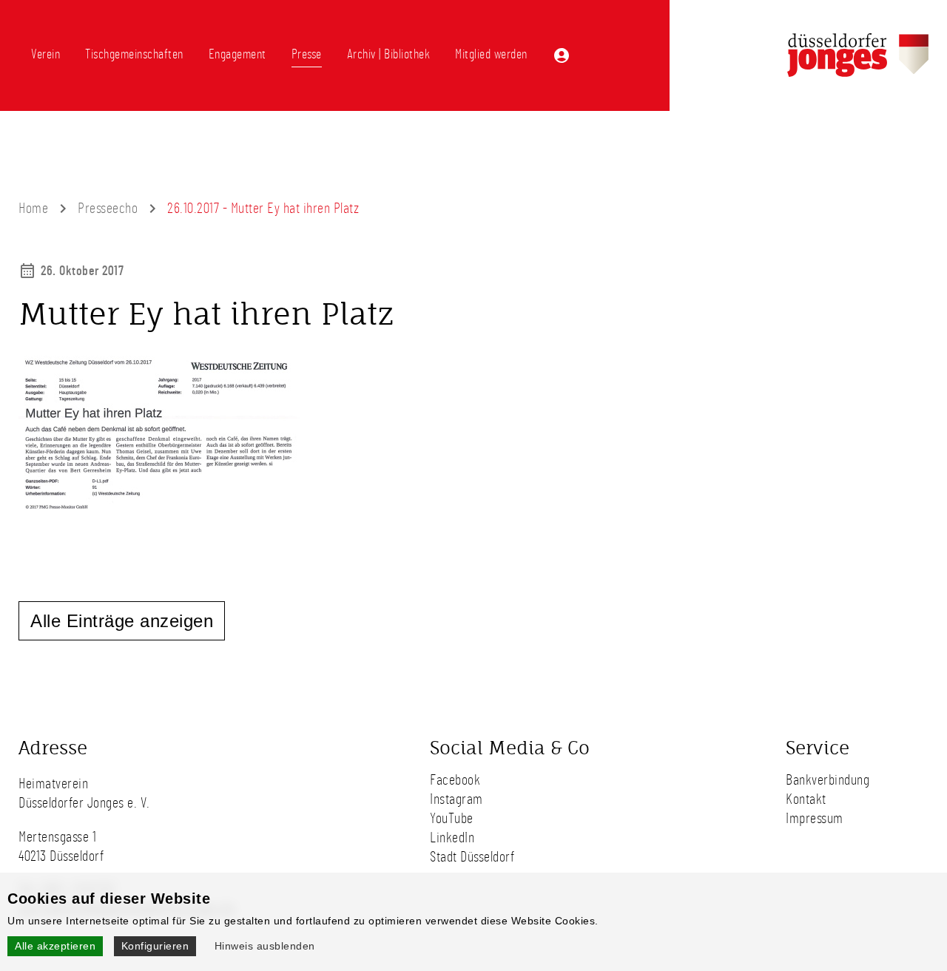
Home (33, 208)
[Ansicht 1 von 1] (159, 507)
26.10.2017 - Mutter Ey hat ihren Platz (263, 208)
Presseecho (108, 208)
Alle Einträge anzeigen (121, 621)
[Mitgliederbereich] (561, 55)
